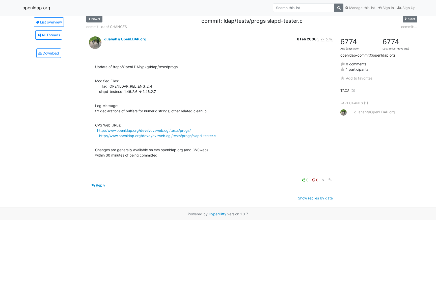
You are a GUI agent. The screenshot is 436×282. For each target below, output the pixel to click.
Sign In (388, 8)
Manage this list (361, 8)
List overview (50, 22)
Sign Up (408, 8)
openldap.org (36, 7)
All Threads (50, 35)
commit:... (409, 26)
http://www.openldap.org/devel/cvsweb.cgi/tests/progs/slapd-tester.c (157, 136)
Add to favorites (359, 78)
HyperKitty (217, 214)
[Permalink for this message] (330, 180)
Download (50, 53)
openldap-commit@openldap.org (367, 55)
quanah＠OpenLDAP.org (125, 39)
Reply (100, 185)
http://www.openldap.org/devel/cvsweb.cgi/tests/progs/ (144, 130)
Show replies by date (315, 198)
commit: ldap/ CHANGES (106, 26)
